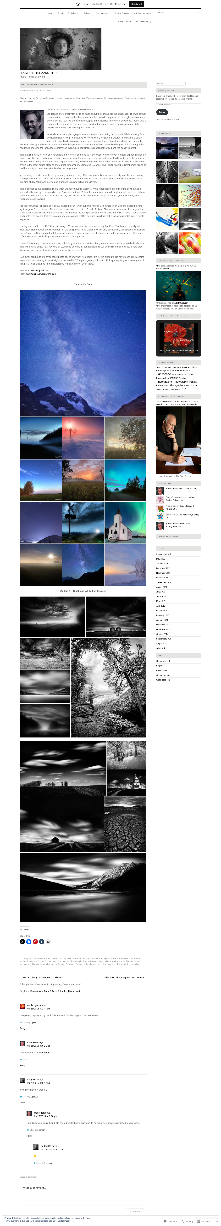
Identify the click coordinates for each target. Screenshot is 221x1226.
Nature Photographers (47, 961)
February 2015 (162, 615)
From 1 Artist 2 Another (38, 72)
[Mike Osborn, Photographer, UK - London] (190, 219)
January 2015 (162, 620)
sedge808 (32, 1079)
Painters (87, 13)
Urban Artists (175, 389)
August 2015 (161, 587)
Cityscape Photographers (180, 370)
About (60, 13)
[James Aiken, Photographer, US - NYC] (167, 172)
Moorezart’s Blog (143, 21)
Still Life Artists (191, 386)
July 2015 (160, 592)
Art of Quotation (181, 303)
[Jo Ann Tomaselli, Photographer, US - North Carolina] (190, 172)
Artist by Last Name (142, 13)
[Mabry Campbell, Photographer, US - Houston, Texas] (167, 195)
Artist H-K (77, 958)
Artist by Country (122, 13)
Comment (135, 1211)
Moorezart (44, 1052)
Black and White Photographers (96, 958)
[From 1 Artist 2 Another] (60, 69)
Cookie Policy (64, 1221)
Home (49, 13)
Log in (159, 666)
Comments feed (163, 675)
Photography (76, 961)
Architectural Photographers (60, 958)
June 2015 (161, 596)
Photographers (102, 13)
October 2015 (162, 578)
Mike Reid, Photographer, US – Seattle (126, 977)
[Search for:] (178, 12)
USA (183, 388)
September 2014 (163, 639)
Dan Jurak (70, 964)
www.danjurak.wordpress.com (41, 274)
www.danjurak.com (39, 270)
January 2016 (162, 563)
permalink (134, 964)
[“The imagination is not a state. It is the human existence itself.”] (178, 300)
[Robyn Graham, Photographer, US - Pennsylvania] (190, 243)
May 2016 (160, 559)
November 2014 (163, 629)
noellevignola (34, 1005)
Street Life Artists (163, 389)
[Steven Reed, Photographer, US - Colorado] (167, 148)
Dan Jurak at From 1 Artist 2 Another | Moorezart (55, 991)
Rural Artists (88, 961)
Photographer (64, 961)
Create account (163, 661)
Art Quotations (124, 21)
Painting (182, 378)
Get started (136, 4)
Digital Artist (73, 13)
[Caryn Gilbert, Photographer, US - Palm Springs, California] (190, 195)
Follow (162, 112)
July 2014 (160, 648)
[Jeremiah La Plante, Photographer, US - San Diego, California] (167, 243)
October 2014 (162, 634)
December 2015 (163, 568)
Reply (23, 1028)
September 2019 (163, 554)
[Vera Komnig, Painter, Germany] (167, 219)
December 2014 (163, 625)
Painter (173, 378)
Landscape (32, 961)
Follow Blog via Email (166, 91)
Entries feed (161, 670)
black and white (118, 961)
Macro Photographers (179, 374)
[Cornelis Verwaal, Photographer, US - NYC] (190, 148)
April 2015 (160, 606)
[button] (83, 353)
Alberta (44, 958)
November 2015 (163, 573)
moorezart (46, 90)
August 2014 (161, 643)
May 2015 (160, 601)
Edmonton (123, 958)
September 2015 (163, 582)
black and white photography (44, 964)
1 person (34, 1022)
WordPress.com (163, 680)
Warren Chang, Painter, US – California (41, 977)
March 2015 (161, 611)
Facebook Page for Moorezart (168, 536)
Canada (114, 958)
